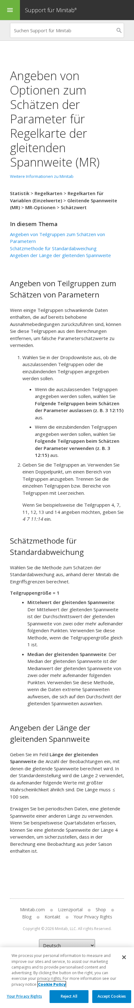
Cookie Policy (51, 984)
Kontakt (52, 917)
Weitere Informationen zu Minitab (42, 176)
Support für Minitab (51, 10)
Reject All (69, 996)
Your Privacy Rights (24, 996)
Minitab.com (32, 909)
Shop (101, 909)
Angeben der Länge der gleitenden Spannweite (60, 255)
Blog (26, 917)
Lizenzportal (70, 909)
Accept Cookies (112, 996)
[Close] (124, 957)
